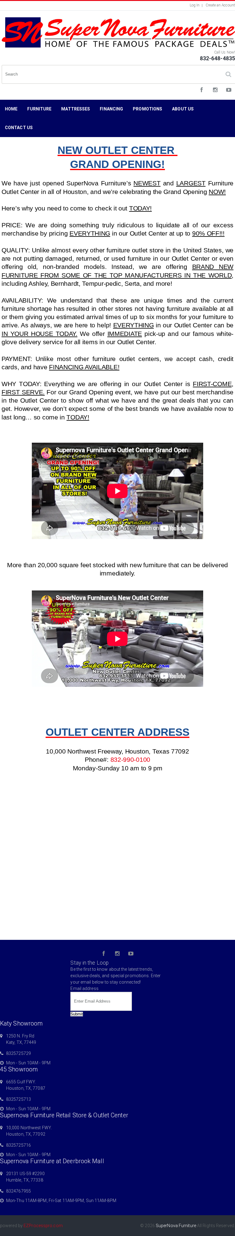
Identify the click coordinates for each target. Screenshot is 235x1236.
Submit (76, 1014)
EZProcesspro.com (43, 1225)
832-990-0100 (130, 759)
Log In (195, 5)
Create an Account (220, 5)
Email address (84, 988)
